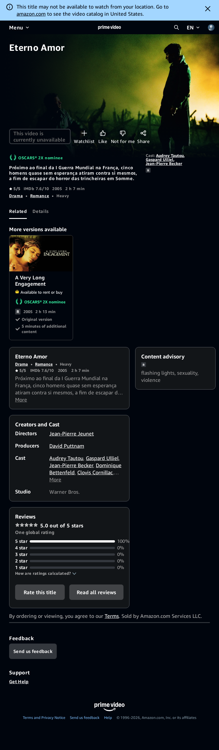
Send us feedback (85, 717)
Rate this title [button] (40, 592)
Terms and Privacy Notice (44, 717)
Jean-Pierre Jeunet (71, 433)
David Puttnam (66, 446)
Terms (112, 616)
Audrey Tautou (170, 155)
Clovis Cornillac (95, 472)
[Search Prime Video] (176, 27)
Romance (39, 195)
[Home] (109, 27)
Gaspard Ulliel (159, 159)
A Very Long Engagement (41, 253)
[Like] (102, 133)
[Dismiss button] (208, 8)
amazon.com (31, 14)
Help (108, 717)
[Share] (143, 133)
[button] (45, 573)
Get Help (19, 681)
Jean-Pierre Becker (164, 163)
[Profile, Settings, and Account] (211, 27)
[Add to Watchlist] (84, 133)
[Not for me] (122, 133)
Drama (16, 195)
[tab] (18, 211)
